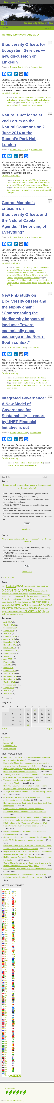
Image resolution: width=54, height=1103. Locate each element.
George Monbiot (13, 283)
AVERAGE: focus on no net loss (18, 553)
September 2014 (10, 685)
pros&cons (44, 190)
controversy (17, 596)
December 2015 (10, 642)
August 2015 (8, 653)
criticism (31, 187)
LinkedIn (17, 105)
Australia (11, 586)
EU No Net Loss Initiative (12, 599)
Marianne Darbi (36, 67)
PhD (37, 385)
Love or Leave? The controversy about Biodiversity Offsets (27, 869)
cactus (32, 594)
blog (24, 280)
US (47, 611)
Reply (11, 193)
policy (17, 608)
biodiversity (28, 587)
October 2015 (9, 648)
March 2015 (8, 668)
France (26, 599)
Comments (10, 746)
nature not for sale (22, 190)
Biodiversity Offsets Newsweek (15, 594)
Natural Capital (25, 283)
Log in (6, 740)
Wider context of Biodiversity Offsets (29, 463)
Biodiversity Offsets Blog (18, 2)
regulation (6, 611)
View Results (27, 529)
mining (35, 601)
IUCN (15, 602)
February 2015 (9, 671)
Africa (3, 586)
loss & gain (27, 602)
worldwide (20, 614)
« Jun (4, 728)
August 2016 (8, 631)
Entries (8, 743)
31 (28, 725)
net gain (32, 605)
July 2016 (7, 633)
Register (6, 737)
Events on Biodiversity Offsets (26, 180)
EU (49, 596)
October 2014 (9, 682)
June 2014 (7, 693)
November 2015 (10, 645)
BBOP (22, 102)
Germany (34, 599)
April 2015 (7, 665)
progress (24, 608)
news (37, 605)
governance (11, 465)
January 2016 (9, 639)
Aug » (49, 728)
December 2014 (10, 676)
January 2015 (9, 673)
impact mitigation (7, 602)
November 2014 (10, 679)
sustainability (22, 465)
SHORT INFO (32, 611)
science (20, 611)
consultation (7, 596)
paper (5, 608)
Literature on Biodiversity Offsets (27, 378)
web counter (10, 1088)
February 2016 (9, 636)
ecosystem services (41, 280)
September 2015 (10, 650)
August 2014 (8, 688)
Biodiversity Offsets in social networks (29, 97)
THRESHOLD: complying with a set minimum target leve (28, 556)
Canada (38, 594)
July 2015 (7, 656)
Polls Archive (8, 577)
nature (34, 283)
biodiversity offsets (33, 102)
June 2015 (7, 659)
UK (50, 190)
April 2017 (7, 622)
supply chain (45, 385)
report (13, 612)
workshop (13, 614)
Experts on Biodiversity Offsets (27, 267)
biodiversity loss (19, 383)
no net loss (26, 105)
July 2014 (7, 690)
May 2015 (7, 662)
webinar (5, 614)
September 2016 (10, 628)
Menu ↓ (47, 28)
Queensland (44, 608)
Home (5, 28)
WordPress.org (9, 749)
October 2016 (9, 625)
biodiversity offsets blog (40, 591)
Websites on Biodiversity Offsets (35, 185)
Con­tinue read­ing (11, 93)
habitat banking (44, 599)
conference (46, 594)
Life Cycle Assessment (26, 385)
